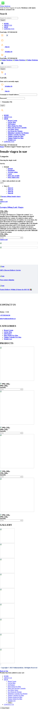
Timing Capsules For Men (12, 337)
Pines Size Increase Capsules (17, 688)
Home (2, 147)
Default (10, 168)
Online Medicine (5, 6)
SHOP (6, 679)
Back (10, 702)
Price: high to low (13, 177)
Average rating (13, 172)
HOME (6, 676)
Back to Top (4, 671)
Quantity (3, 236)
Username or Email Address (9, 94)
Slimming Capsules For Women (17, 693)
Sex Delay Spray (13, 690)
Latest (10, 174)
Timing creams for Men (15, 697)
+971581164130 (5, 315)
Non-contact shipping (7, 280)
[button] (4, 201)
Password (3, 98)
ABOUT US (8, 678)
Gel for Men (8, 332)
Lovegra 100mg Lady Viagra (11, 207)
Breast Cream (8, 330)
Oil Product (8, 334)
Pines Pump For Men (11, 335)
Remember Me (7, 102)
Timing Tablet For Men (15, 699)
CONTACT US (9, 704)
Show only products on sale (11, 181)
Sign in (6, 47)
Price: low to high (13, 175)
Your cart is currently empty (9, 81)
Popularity (11, 170)
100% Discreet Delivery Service (10, 270)
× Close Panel (5, 708)
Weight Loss (8, 339)
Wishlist (8, 51)
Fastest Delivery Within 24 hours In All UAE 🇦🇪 (16, 289)
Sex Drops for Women (15, 692)
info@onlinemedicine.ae (8, 318)
